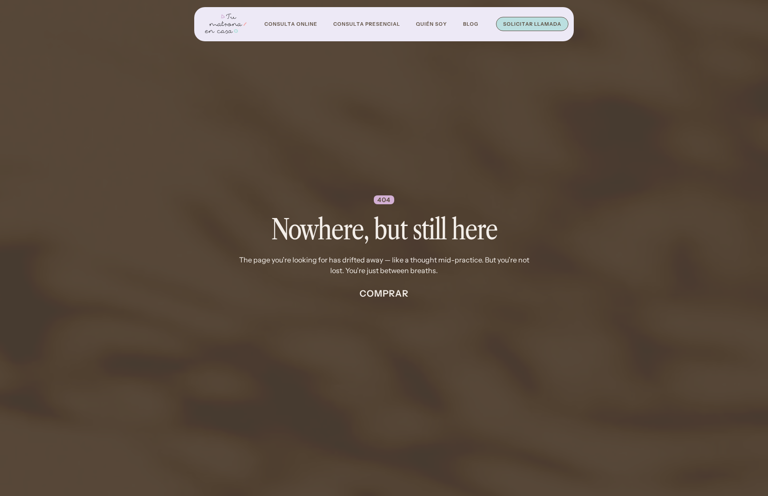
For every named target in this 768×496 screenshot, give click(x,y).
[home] (226, 24)
